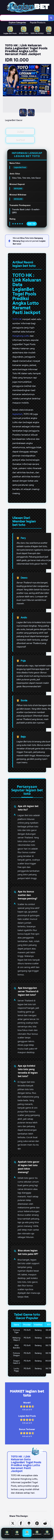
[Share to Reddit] (45, 1523)
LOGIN (20, 131)
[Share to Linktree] (28, 1523)
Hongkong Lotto (20, 336)
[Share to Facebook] (20, 1523)
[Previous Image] (5, 89)
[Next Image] (49, 89)
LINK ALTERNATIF (37, 1534)
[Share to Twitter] (12, 1523)
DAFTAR (20, 140)
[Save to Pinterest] (37, 1523)
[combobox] (24, 18)
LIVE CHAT (47, 1534)
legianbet (17, 414)
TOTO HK (17, 319)
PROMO (7, 1533)
